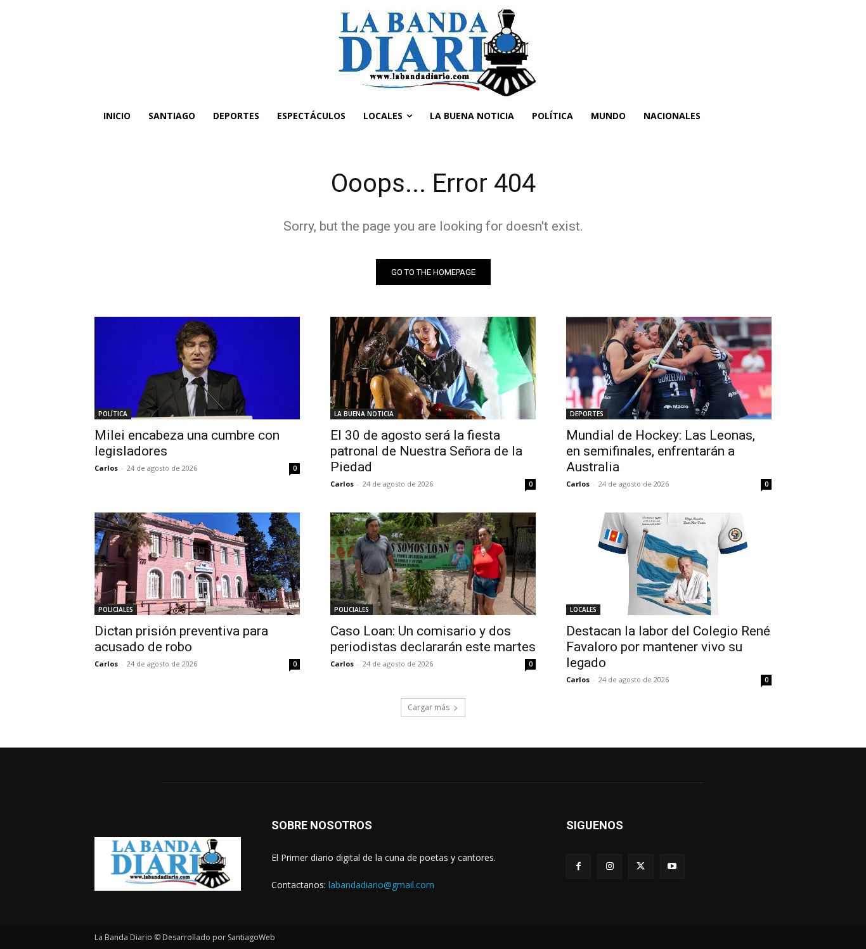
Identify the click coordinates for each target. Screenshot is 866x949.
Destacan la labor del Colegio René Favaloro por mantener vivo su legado (668, 646)
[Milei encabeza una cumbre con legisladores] (197, 368)
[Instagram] (609, 866)
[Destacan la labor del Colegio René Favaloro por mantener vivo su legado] (669, 564)
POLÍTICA (112, 413)
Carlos (106, 468)
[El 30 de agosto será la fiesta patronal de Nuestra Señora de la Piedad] (433, 368)
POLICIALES (115, 609)
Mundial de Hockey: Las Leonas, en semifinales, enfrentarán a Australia (660, 451)
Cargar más (428, 707)
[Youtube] (672, 866)
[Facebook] (578, 866)
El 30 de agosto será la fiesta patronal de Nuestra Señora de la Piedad (426, 451)
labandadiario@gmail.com (381, 885)
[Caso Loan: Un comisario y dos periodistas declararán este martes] (433, 564)
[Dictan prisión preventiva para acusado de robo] (197, 564)
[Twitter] (640, 866)
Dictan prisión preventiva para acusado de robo (181, 638)
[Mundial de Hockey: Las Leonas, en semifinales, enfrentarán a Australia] (669, 368)
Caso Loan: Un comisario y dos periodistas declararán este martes (433, 638)
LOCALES (583, 609)
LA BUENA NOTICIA (364, 413)
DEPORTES (587, 413)
